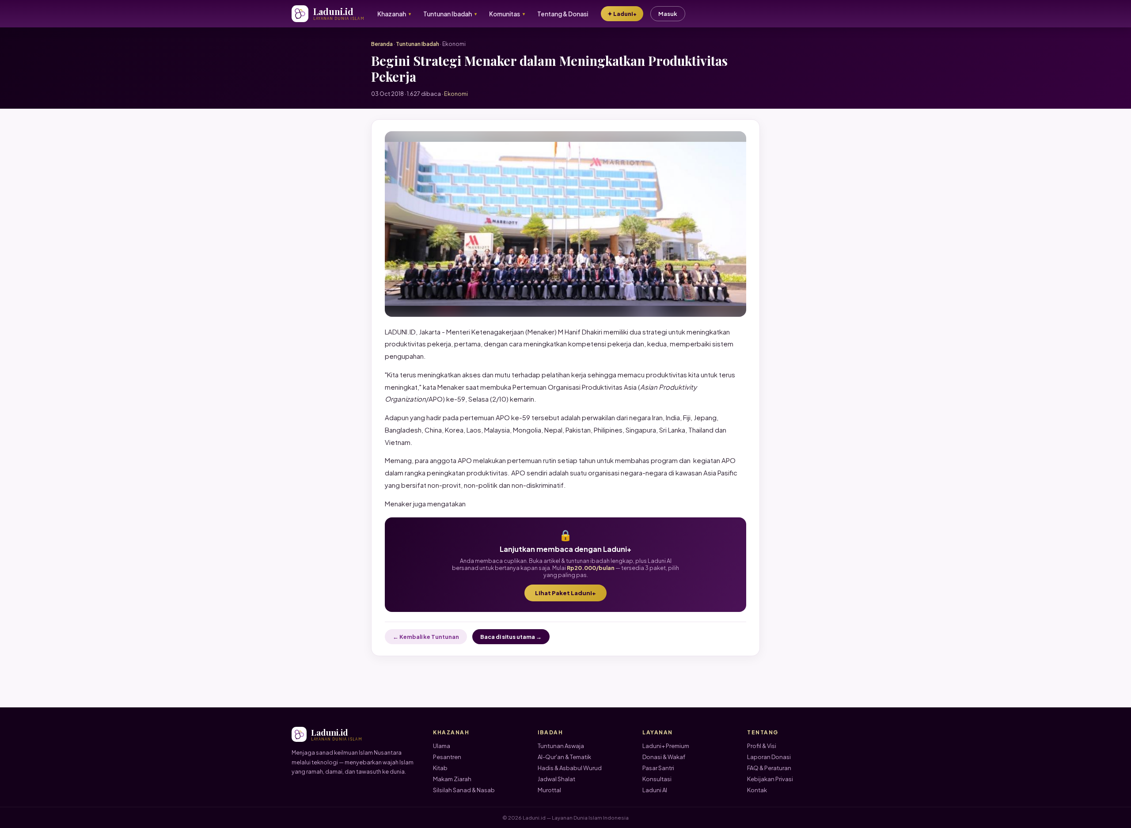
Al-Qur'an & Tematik (564, 756)
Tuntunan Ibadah (417, 44)
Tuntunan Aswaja (561, 745)
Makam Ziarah (452, 778)
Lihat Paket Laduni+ (565, 592)
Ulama (441, 745)
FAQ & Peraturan (769, 767)
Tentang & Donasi (562, 14)
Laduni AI (654, 790)
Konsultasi (657, 778)
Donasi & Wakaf (663, 756)
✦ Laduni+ (622, 13)
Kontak (757, 790)
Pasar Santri (658, 767)
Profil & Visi (761, 745)
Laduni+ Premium (665, 745)
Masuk (667, 13)
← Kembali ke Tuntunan (426, 636)
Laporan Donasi (769, 756)
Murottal (549, 790)
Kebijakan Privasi (770, 778)
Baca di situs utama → (511, 636)
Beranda (382, 44)
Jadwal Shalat (556, 778)
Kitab (440, 767)
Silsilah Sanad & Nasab (464, 790)
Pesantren (447, 756)
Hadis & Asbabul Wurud (570, 767)
